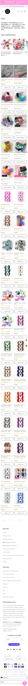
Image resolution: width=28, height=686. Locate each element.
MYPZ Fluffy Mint (4, 505)
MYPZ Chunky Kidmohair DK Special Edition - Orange (6, 405)
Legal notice (5, 674)
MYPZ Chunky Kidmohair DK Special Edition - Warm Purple (20, 431)
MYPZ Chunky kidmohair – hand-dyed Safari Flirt (7, 456)
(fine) (9, 24)
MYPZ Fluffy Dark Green (5, 278)
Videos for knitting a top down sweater (12, 580)
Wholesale (5, 584)
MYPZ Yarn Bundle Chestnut (19, 129)
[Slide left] (10, 59)
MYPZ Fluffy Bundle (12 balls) (19, 481)
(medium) (7, 26)
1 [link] (4, 520)
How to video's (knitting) (8, 574)
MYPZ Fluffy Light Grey (5, 481)
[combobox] (14, 677)
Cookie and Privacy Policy (9, 548)
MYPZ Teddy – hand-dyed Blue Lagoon (7, 254)
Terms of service (14, 671)
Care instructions (7, 552)
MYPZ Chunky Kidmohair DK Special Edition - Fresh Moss (6, 354)
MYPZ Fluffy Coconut (5, 228)
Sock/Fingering (13, 22)
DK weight (15, 24)
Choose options (7, 112)
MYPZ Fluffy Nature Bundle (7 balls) (6, 329)
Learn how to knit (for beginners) (10, 571)
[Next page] (23, 519)
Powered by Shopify (16, 669)
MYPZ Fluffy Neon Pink (5, 204)
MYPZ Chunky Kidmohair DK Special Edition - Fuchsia (19, 329)
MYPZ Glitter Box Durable (19, 178)
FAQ (4, 590)
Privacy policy (7, 671)
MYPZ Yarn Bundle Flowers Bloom (6, 179)
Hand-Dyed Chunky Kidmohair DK (18, 52)
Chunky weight (16, 26)
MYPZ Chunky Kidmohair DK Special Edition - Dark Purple (19, 456)
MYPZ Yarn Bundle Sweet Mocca (7, 104)
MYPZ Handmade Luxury (8, 669)
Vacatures (5, 587)
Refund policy (24, 669)
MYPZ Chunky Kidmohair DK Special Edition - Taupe (6, 380)
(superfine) (20, 22)
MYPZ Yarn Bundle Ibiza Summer (20, 104)
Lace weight (4, 22)
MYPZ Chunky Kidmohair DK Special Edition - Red (19, 405)
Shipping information (8, 539)
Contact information (13, 674)
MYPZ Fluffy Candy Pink (18, 204)
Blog (4, 593)
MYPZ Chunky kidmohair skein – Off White (7, 80)
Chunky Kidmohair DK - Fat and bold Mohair (6, 53)
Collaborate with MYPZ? (8, 597)
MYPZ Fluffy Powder (18, 278)
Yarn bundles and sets (7, 27)
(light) (19, 24)
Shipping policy (22, 671)
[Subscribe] (21, 639)
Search (4, 532)
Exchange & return (7, 535)
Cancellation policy (22, 674)
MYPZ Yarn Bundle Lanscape (19, 154)
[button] (2, 11)
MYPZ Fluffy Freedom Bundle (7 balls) (20, 303)
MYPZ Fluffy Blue (17, 505)
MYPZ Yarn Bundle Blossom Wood (6, 129)
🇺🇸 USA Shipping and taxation (10, 545)
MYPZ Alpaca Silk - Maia (18, 228)
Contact (5, 562)
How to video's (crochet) (8, 577)
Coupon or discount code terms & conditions (13, 555)
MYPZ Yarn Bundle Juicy (5, 154)
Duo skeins (17, 27)
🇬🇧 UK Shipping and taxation (9, 542)
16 (19, 520)
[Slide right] (17, 59)
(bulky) (22, 26)
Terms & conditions (7, 558)
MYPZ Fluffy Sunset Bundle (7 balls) (6, 303)
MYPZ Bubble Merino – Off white (20, 79)
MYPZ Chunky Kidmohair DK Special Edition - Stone (6, 431)
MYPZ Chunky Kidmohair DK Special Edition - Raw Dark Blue (20, 380)
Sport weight (4, 24)
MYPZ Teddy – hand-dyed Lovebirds (19, 254)
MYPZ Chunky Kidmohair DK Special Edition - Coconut (19, 354)
